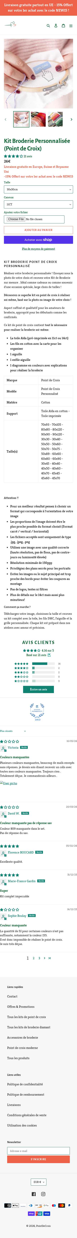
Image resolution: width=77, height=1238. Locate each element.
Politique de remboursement (25, 1094)
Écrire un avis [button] (38, 689)
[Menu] (71, 25)
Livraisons (14, 1105)
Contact (12, 996)
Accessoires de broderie (22, 1037)
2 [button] (33, 958)
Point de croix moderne (22, 1048)
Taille (7, 182)
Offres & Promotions (20, 1007)
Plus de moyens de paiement (38, 249)
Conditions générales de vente (26, 1115)
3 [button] (39, 958)
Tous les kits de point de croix (26, 1017)
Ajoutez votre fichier (16, 212)
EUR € (37, 1182)
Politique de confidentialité (25, 1084)
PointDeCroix (43, 1226)
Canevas (8, 197)
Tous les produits (18, 1058)
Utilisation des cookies (22, 1125)
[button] (14, 156)
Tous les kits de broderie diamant (28, 1027)
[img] (9, 741)
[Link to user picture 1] (8, 789)
